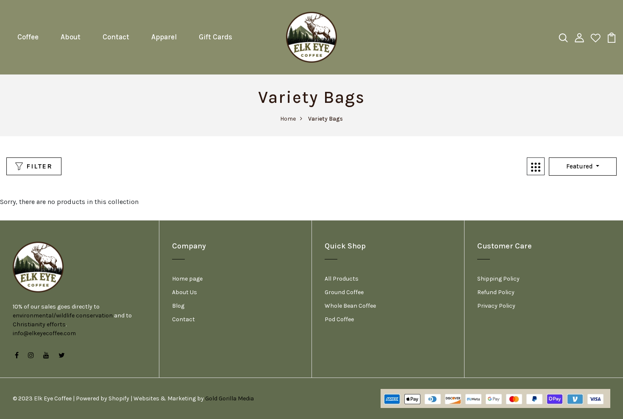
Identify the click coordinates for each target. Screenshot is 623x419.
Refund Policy (496, 292)
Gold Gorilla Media (229, 398)
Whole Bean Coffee (350, 305)
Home (288, 118)
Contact (116, 37)
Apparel (164, 37)
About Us (184, 292)
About (71, 37)
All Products (342, 278)
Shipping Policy (498, 278)
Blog (178, 305)
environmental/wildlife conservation (63, 315)
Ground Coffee (344, 292)
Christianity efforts (39, 324)
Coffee (28, 37)
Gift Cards (215, 37)
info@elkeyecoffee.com (44, 333)
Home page (187, 278)
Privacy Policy (496, 305)
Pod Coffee (339, 319)
